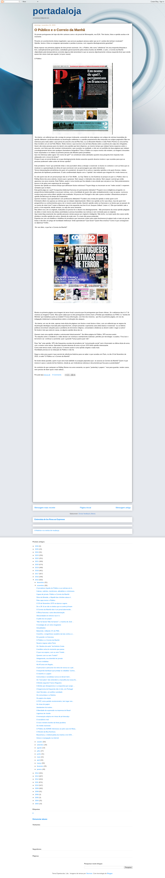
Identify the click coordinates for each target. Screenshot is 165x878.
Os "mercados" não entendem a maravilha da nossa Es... (56, 680)
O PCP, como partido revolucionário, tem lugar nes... (55, 701)
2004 (37, 800)
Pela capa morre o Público (45, 600)
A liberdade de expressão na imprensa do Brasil (53, 710)
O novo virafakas (42, 661)
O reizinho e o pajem (43, 674)
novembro (41, 585)
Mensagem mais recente (44, 508)
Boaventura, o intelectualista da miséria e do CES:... (54, 735)
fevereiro (40, 766)
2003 (37, 804)
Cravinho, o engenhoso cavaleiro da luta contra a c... (55, 634)
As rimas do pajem (43, 704)
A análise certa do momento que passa (50, 649)
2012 (37, 779)
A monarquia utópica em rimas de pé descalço (52, 716)
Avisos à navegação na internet (47, 738)
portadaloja (57, 11)
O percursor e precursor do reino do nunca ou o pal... (55, 667)
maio (39, 757)
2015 (37, 580)
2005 (37, 797)
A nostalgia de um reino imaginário (48, 625)
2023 (37, 555)
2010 (37, 785)
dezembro (41, 582)
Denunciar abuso (40, 819)
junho (39, 754)
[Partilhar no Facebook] (72, 375)
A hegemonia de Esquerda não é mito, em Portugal (54, 689)
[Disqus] (82, 410)
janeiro (39, 769)
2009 (37, 788)
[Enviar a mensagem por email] (66, 375)
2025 (37, 549)
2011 (37, 782)
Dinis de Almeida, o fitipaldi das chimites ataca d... (54, 597)
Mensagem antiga (123, 508)
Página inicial (85, 508)
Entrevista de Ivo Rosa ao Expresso (49, 519)
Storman (89, 873)
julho (39, 751)
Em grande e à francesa (45, 637)
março (39, 763)
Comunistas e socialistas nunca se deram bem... (53, 677)
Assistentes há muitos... (44, 707)
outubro (40, 742)
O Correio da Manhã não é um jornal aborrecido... (54, 609)
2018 (37, 570)
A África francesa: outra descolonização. (50, 612)
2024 (37, 552)
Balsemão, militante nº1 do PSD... (48, 631)
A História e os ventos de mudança (46, 530)
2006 (37, 794)
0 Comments (56, 375)
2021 (37, 561)
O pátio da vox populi (44, 619)
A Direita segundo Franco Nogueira (49, 683)
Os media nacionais (43, 725)
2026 (37, 546)
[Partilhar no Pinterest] (74, 375)
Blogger (109, 873)
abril (38, 760)
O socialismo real (42, 719)
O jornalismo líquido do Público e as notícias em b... (54, 588)
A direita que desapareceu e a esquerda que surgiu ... (55, 686)
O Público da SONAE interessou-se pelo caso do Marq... (56, 729)
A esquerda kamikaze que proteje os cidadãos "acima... (56, 671)
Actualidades (41, 628)
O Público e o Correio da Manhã (47, 640)
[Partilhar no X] (70, 375)
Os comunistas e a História (46, 695)
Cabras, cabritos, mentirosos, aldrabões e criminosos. (55, 591)
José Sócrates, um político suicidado (49, 692)
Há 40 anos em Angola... (45, 664)
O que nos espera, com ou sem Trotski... (50, 652)
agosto (39, 748)
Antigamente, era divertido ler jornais (49, 658)
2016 (37, 577)
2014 (37, 773)
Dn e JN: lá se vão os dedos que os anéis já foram (54, 606)
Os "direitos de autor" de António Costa (50, 646)
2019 (37, 567)
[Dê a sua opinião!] (68, 375)
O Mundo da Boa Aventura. (46, 732)
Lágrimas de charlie (43, 713)
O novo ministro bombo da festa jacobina (51, 722)
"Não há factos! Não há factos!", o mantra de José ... (55, 622)
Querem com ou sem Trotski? (47, 655)
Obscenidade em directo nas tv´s (48, 616)
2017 (37, 574)
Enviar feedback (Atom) (87, 514)
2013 (37, 776)
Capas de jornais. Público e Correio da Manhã (52, 594)
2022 (37, 558)
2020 (37, 564)
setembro (40, 745)
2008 (37, 791)
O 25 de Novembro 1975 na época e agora (51, 603)
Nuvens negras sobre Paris (46, 643)
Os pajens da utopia (43, 698)
